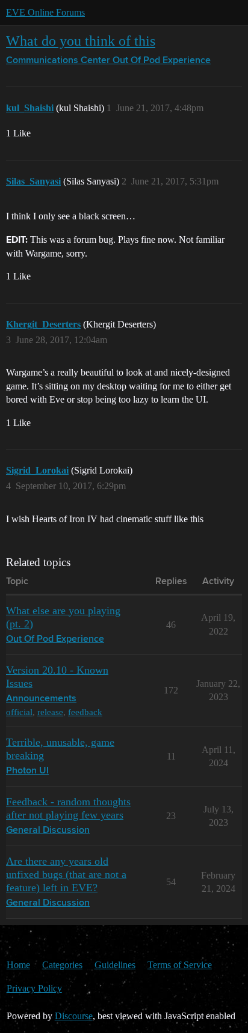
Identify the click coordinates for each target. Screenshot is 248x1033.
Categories (62, 965)
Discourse (74, 1016)
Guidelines (115, 965)
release (50, 712)
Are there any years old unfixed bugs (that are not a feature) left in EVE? (66, 874)
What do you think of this (80, 40)
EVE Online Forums (45, 12)
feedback (85, 712)
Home (18, 965)
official (19, 712)
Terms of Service (179, 965)
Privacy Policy (34, 988)
